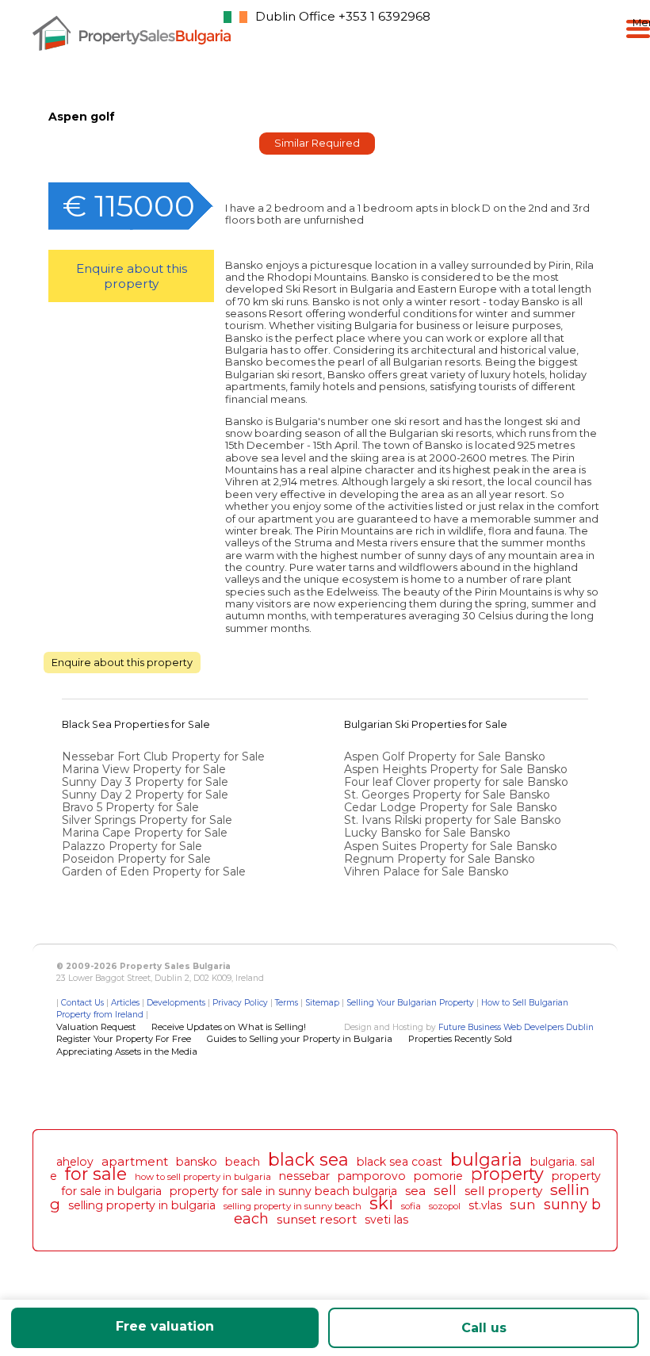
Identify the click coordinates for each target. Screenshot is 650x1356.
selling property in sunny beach (292, 1206)
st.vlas (485, 1205)
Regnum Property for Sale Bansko (441, 859)
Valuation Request (96, 1026)
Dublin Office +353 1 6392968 (342, 16)
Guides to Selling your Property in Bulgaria (299, 1038)
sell (445, 1190)
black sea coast (399, 1162)
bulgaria (486, 1159)
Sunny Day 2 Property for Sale (145, 794)
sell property (503, 1190)
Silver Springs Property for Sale (147, 820)
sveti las (386, 1219)
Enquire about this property (131, 276)
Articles (125, 1003)
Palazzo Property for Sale (132, 846)
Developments (176, 1003)
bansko (196, 1162)
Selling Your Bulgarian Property (410, 1003)
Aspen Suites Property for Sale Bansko (452, 846)
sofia (411, 1206)
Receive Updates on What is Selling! (228, 1026)
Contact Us (82, 1003)
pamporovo (372, 1176)
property (507, 1173)
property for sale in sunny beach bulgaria (283, 1191)
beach (242, 1162)
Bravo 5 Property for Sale (130, 807)
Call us (484, 1327)
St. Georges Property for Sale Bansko (448, 794)
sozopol (445, 1206)
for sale (96, 1173)
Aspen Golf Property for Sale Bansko (446, 756)
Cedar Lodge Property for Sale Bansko (452, 807)
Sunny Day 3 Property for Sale (145, 782)
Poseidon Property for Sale (136, 859)
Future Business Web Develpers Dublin (516, 1027)
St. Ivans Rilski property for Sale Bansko (454, 820)
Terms (286, 1003)
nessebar (304, 1176)
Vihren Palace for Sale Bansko (428, 871)
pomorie (438, 1176)
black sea (308, 1159)
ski (381, 1203)
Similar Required (317, 143)
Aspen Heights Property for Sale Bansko (457, 769)
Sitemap (322, 1003)
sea (415, 1190)
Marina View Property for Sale (144, 769)
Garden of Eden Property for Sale (154, 871)
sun (523, 1204)
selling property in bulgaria (142, 1205)
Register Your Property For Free (123, 1038)
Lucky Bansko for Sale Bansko (429, 832)
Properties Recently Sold (460, 1038)
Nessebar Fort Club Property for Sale (163, 756)
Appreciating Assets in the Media (126, 1051)
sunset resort (317, 1219)
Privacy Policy (240, 1003)
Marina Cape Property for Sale (145, 832)
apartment (134, 1161)
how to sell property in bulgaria (203, 1176)
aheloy (75, 1162)
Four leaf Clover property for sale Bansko (458, 782)
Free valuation (165, 1326)
